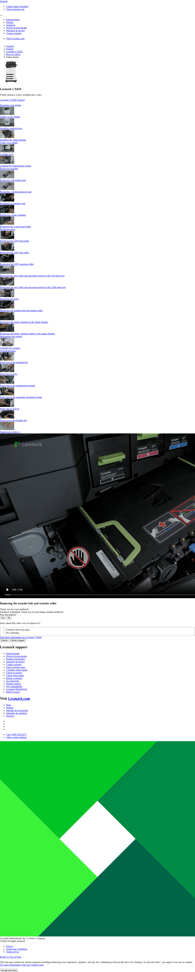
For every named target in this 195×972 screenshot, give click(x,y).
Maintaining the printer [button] (11, 336)
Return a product (14, 678)
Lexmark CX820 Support (12, 100)
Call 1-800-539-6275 (16, 734)
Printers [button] (9, 22)
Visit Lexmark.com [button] (15, 9)
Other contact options (16, 737)
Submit (4, 640)
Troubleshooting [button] (8, 351)
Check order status (15, 675)
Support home (13, 653)
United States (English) (17, 6)
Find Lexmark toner (15, 667)
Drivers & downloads (16, 656)
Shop (8, 705)
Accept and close (9, 970)
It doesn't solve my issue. (18, 629)
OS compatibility (14, 686)
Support (10, 46)
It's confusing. (13, 632)
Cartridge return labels (16, 670)
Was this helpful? (8, 614)
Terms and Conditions (16, 949)
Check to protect (14, 672)
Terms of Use (12, 951)
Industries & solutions (16, 713)
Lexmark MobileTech (16, 689)
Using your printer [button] (9, 142)
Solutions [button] (10, 25)
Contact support (18, 640)
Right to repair (13, 692)
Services (10, 716)
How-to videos (13, 54)
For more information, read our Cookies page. (22, 965)
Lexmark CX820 (14, 51)
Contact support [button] (13, 33)
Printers (9, 49)
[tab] (97, 105)
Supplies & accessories (17, 710)
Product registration (15, 659)
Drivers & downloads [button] (16, 28)
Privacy (9, 946)
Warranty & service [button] (15, 30)
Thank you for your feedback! (14, 609)
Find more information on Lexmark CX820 (21, 637)
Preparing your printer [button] (10, 105)
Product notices (13, 683)
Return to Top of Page (10, 957)
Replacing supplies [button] (9, 168)
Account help (12, 681)
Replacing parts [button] (7, 229)
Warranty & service (15, 661)
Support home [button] (13, 19)
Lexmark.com (19, 698)
